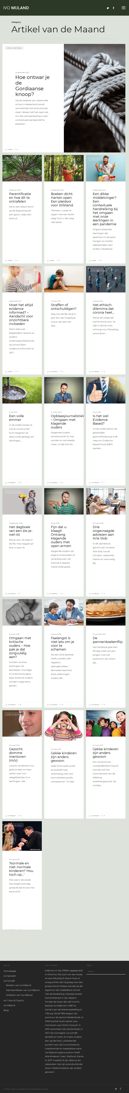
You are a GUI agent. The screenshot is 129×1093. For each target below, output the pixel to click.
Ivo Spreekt (10, 976)
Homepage (10, 971)
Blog (6, 1010)
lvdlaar (10, 149)
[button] (123, 8)
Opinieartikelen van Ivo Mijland (22, 990)
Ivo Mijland (53, 371)
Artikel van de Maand (14, 48)
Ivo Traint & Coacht (14, 1000)
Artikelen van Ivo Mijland (19, 995)
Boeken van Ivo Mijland (18, 985)
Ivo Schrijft (9, 981)
